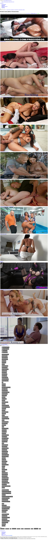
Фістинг (3, 466)
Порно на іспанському (5, 6)
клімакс (32, 528)
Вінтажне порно (5, 377)
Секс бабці (4, 459)
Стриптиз (3, 458)
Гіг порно (3, 385)
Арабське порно (5, 359)
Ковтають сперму (5, 479)
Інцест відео (4, 398)
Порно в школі (4, 441)
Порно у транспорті (5, 482)
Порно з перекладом (5, 508)
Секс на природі (5, 451)
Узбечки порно (4, 476)
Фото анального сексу (6, 501)
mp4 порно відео (5, 522)
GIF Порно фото (4, 4)
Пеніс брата (14, 528)
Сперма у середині (5, 454)
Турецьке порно (5, 474)
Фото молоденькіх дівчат (6, 491)
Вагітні (3, 364)
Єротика (3, 471)
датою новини (8, 9)
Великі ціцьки (4, 374)
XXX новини (3, 532)
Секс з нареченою (5, 448)
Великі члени (4, 375)
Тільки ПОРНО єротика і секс (7, 0)
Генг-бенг (3, 384)
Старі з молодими (5, 456)
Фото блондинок (5, 499)
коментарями (20, 9)
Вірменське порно (5, 379)
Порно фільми (4, 519)
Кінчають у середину (6, 407)
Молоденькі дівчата (5, 418)
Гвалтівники (4, 505)
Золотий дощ (4, 395)
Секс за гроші (4, 449)
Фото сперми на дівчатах (6, 493)
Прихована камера (5, 435)
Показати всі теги (2, 530)
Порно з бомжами (5, 477)
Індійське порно (5, 481)
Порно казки (4, 484)
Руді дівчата (18, 528)
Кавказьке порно (5, 402)
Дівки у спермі (4, 389)
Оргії (3, 426)
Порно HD (3, 5)
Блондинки (4, 361)
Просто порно (4, 515)
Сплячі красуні (4, 453)
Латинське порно (5, 412)
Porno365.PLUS (4, 535)
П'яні (3, 443)
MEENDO (4, 524)
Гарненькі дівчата (5, 380)
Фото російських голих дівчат (7, 496)
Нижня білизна (4, 423)
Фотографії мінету (5, 490)
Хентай (3, 487)
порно (36, 13)
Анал (3, 503)
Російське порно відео (6, 507)
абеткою (23, 9)
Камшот (3, 400)
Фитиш (3, 468)
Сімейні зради (4, 446)
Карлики (3, 410)
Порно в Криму (5, 440)
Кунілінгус (4, 408)
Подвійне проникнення (6, 486)
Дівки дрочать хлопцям (6, 387)
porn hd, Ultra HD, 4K (6, 517)
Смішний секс (4, 461)
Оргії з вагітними (5, 428)
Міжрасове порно (5, 421)
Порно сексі (3, 7)
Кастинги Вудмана (5, 405)
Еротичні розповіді (5, 514)
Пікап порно (4, 431)
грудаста (22, 528)
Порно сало (4, 512)
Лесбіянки (4, 413)
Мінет (3, 420)
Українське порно (5, 464)
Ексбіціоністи (4, 469)
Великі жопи (4, 372)
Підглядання (4, 430)
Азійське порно (5, 357)
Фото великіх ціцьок (5, 498)
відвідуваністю (16, 9)
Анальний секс (4, 356)
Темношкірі (4, 463)
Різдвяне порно (4, 510)
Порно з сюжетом (5, 438)
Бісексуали (4, 362)
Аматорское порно (5, 354)
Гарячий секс (7, 528)
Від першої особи (5, 369)
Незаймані (4, 425)
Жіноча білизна (5, 390)
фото (40, 528)
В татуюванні (4, 370)
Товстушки (4, 433)
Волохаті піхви (4, 367)
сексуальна (36, 528)
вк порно (3, 525)
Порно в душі (4, 436)
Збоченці (3, 397)
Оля (10, 528)
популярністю (12, 9)
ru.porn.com (2, 528)
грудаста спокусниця (27, 528)
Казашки (3, 403)
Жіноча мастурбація (5, 392)
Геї (2, 382)
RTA (2, 534)
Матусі (3, 415)
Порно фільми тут (28, 13)
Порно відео (7, 535)
